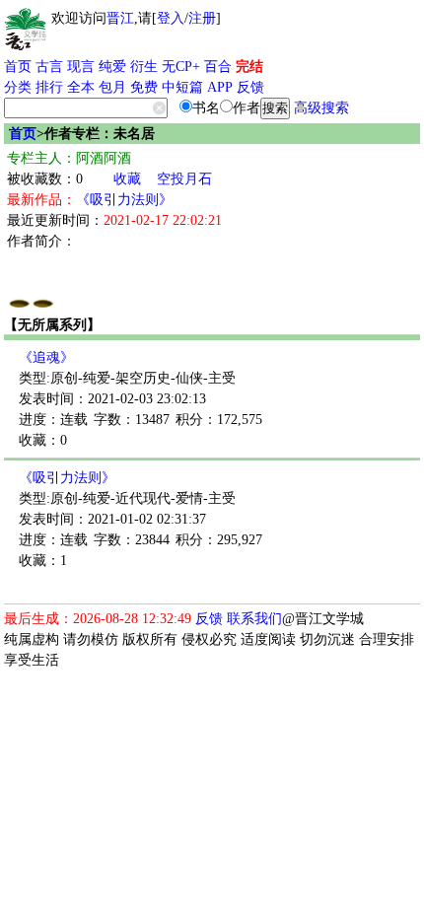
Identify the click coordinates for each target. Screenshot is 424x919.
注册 (202, 18)
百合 (218, 66)
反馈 (250, 87)
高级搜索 (321, 108)
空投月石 (184, 179)
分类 (18, 87)
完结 (249, 66)
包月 (112, 87)
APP (220, 87)
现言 (81, 66)
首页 (18, 66)
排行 (49, 87)
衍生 (144, 66)
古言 (49, 66)
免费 (144, 87)
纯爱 (112, 66)
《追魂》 (46, 357)
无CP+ (181, 66)
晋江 (120, 18)
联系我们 (254, 618)
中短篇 (182, 87)
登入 (170, 18)
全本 (81, 87)
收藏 (127, 179)
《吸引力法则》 (124, 199)
